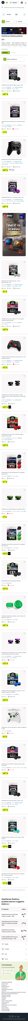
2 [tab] (15, 979)
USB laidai (3, 998)
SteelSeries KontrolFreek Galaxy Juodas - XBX (12, 85)
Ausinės (3, 999)
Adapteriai (4, 1003)
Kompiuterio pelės (5, 995)
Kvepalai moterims (6, 996)
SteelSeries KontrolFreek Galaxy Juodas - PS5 (12, 800)
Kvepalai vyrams (5, 986)
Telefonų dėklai (5, 1002)
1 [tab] (11, 979)
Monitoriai (3, 1006)
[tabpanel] (14, 971)
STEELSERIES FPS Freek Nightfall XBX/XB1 (11, 581)
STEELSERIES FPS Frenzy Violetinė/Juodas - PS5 (12, 197)
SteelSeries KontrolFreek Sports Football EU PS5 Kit (13, 509)
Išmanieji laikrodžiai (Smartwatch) (9, 993)
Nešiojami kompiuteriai (7, 989)
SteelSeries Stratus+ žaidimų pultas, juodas (12, 159)
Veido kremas (4, 983)
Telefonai (3, 991)
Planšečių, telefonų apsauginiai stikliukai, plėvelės (13, 992)
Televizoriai (4, 988)
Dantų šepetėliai (5, 1010)
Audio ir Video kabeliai (6, 1000)
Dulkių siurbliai (4, 1007)
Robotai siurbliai (5, 1009)
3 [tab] (17, 979)
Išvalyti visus (13, 52)
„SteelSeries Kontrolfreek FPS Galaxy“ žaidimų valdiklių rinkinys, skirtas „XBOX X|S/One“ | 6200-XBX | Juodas (14, 396)
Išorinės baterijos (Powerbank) (9, 1005)
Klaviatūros (4, 985)
